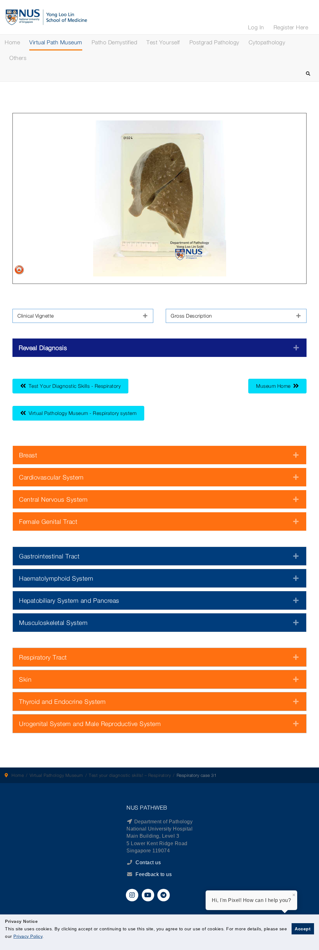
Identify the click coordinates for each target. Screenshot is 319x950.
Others (17, 58)
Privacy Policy (27, 936)
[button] (83, 316)
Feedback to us (154, 874)
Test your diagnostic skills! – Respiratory (130, 775)
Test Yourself (163, 42)
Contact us (147, 862)
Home (12, 42)
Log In (256, 27)
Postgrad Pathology (214, 42)
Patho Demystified (114, 42)
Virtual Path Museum (55, 42)
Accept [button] (303, 928)
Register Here (291, 27)
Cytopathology (267, 42)
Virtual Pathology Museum (56, 775)
